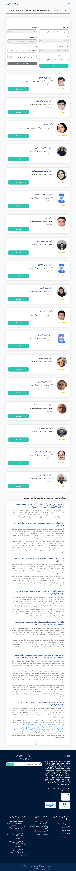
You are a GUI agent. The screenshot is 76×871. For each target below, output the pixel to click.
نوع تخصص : (33, 37)
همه (12, 50)
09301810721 (19, 838)
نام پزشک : (65, 27)
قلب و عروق (59, 727)
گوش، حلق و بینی (17, 724)
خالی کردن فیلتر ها (22, 63)
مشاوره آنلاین (31, 50)
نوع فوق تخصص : (63, 46)
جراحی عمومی (51, 729)
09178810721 (19, 836)
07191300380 (19, 856)
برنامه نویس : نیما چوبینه (47, 866)
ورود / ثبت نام (13, 4)
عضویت (10, 764)
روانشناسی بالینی (19, 729)
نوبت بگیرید (18, 89)
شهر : (66, 36)
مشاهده (18, 112)
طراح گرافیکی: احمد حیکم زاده (30, 866)
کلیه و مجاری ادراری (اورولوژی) (32, 724)
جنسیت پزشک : (63, 55)
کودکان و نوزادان (47, 724)
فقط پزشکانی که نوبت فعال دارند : (25, 57)
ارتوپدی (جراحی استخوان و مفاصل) (35, 729)
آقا (61, 59)
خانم (55, 59)
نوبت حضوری (21, 50)
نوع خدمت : (33, 46)
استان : (34, 27)
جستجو (54, 66)
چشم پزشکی (35, 727)
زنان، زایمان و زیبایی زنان (47, 727)
